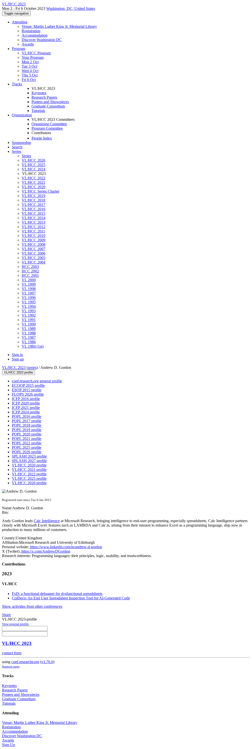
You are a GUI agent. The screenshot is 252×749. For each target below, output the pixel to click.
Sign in (17, 355)
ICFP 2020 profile (26, 403)
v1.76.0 (47, 662)
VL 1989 (29, 329)
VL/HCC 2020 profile (29, 465)
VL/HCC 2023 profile (18, 372)
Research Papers (44, 97)
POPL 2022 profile (26, 443)
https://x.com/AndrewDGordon (45, 551)
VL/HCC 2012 (33, 227)
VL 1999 (29, 284)
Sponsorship (21, 142)
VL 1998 (29, 289)
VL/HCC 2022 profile (29, 474)
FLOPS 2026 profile (28, 394)
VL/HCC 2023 (14, 367)
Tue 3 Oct (29, 66)
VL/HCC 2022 (33, 178)
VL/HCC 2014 (33, 218)
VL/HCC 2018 (33, 200)
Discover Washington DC (42, 40)
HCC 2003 (30, 267)
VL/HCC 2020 (33, 187)
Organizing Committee (49, 124)
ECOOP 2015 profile (28, 385)
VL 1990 (29, 324)
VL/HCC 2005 (33, 258)
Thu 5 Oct (30, 75)
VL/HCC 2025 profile (29, 478)
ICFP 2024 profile (26, 412)
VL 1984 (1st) (33, 346)
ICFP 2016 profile (26, 399)
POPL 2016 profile (26, 416)
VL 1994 (29, 306)
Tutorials (38, 111)
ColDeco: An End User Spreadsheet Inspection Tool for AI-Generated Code (71, 598)
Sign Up (8, 745)
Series (26, 156)
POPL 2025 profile (26, 447)
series (32, 367)
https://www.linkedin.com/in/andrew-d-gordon (65, 547)
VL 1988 (29, 333)
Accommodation (34, 35)
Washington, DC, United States (70, 8)
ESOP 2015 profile (26, 390)
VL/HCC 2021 (33, 182)
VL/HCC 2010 (33, 236)
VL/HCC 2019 (33, 196)
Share (6, 615)
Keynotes (39, 93)
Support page (11, 666)
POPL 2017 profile (26, 421)
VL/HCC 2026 (33, 160)
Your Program (33, 57)
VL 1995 (29, 302)
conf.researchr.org (25, 662)
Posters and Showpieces (50, 102)
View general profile (15, 624)
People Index (42, 138)
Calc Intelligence (47, 521)
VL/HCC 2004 (33, 262)
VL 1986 (29, 342)
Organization (22, 115)
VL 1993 (29, 311)
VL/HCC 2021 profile (29, 470)
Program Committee (47, 128)
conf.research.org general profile (37, 381)
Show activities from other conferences (32, 606)
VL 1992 (29, 315)
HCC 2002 (30, 271)
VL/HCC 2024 (33, 169)
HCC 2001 (30, 275)
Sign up (18, 359)
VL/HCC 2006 (33, 253)
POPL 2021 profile (26, 439)
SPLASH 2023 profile (29, 456)
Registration (31, 31)
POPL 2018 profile (26, 425)
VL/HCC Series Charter (40, 191)
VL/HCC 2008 (33, 244)
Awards (28, 44)
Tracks (17, 84)
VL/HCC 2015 (33, 213)
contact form (11, 653)
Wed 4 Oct (30, 71)
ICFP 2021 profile (26, 408)
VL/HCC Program (36, 53)
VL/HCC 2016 (33, 209)
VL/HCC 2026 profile (29, 483)
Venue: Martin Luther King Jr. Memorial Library (59, 26)
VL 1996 (29, 298)
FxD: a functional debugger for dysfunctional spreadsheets (57, 594)
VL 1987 (29, 337)
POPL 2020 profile (26, 434)
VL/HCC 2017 (33, 205)
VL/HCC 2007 (33, 249)
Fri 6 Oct (29, 80)
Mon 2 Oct (30, 62)
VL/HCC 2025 (33, 165)
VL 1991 (29, 320)
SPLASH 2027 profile (29, 461)
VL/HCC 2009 (33, 240)
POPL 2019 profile (26, 430)
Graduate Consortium (48, 106)
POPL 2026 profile (26, 452)
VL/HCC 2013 (33, 222)
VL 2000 (29, 280)
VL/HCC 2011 (33, 231)
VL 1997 (29, 293)
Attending (19, 22)
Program (18, 49)
